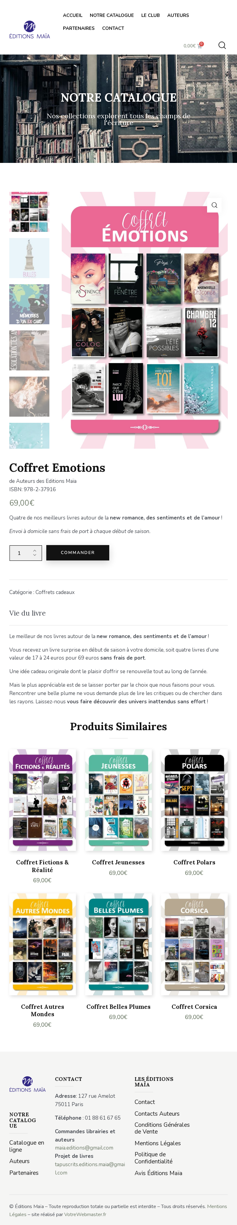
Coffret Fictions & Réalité (42, 866)
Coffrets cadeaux (55, 592)
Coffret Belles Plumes (118, 1006)
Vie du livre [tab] (27, 612)
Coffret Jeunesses (118, 862)
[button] (214, 205)
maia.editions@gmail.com (84, 1147)
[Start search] (222, 45)
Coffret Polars (194, 862)
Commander (78, 553)
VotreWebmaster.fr (85, 1214)
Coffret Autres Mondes (42, 1010)
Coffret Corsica (194, 1006)
